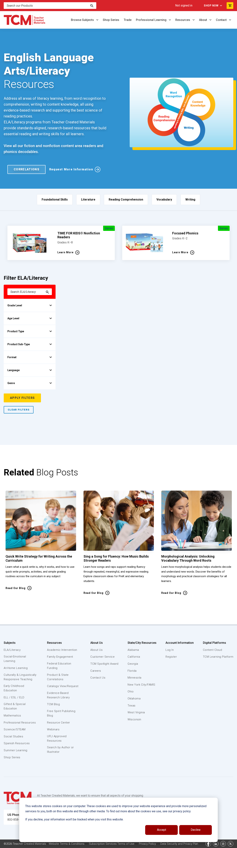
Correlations (26, 169)
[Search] (91, 5)
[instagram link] (223, 844)
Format (11, 357)
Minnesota (134, 677)
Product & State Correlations (58, 677)
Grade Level (14, 305)
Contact (221, 20)
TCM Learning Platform (218, 656)
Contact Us (97, 677)
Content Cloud (212, 650)
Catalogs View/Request (63, 686)
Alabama (133, 650)
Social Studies (13, 736)
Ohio (130, 691)
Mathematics (12, 715)
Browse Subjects (83, 20)
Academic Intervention (62, 650)
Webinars (53, 729)
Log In (170, 650)
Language (13, 370)
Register (171, 656)
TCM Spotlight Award (104, 663)
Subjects (10, 643)
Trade (127, 20)
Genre (11, 383)
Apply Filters (22, 398)
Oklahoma (134, 698)
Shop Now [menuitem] (211, 5)
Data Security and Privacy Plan (179, 843)
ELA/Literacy (12, 650)
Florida (132, 670)
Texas (132, 705)
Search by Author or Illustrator (60, 749)
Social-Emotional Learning (15, 659)
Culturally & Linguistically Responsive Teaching (20, 677)
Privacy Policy (147, 843)
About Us (96, 643)
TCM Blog (53, 704)
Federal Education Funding (59, 666)
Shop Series (111, 20)
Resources (183, 20)
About (203, 20)
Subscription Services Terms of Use (111, 843)
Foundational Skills (55, 199)
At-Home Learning (16, 668)
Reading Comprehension (126, 199)
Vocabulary (164, 199)
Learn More (65, 252)
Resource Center (58, 722)
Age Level (13, 318)
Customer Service (102, 656)
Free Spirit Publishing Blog (61, 713)
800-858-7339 (16, 819)
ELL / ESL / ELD (14, 697)
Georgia (133, 663)
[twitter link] (230, 844)
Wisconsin (134, 719)
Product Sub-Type (18, 344)
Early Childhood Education (14, 688)
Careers (95, 670)
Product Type (15, 331)
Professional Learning (151, 20)
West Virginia (136, 712)
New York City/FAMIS (141, 684)
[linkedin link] (215, 844)
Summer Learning (15, 750)
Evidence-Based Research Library (58, 695)
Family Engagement (60, 656)
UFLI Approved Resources (57, 738)
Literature (88, 199)
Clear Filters (18, 409)
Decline (196, 830)
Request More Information (71, 169)
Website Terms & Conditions (66, 843)
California (134, 656)
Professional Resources (20, 722)
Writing (190, 199)
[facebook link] (208, 844)
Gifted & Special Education (15, 706)
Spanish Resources (17, 743)
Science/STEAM (15, 729)
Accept (161, 830)
